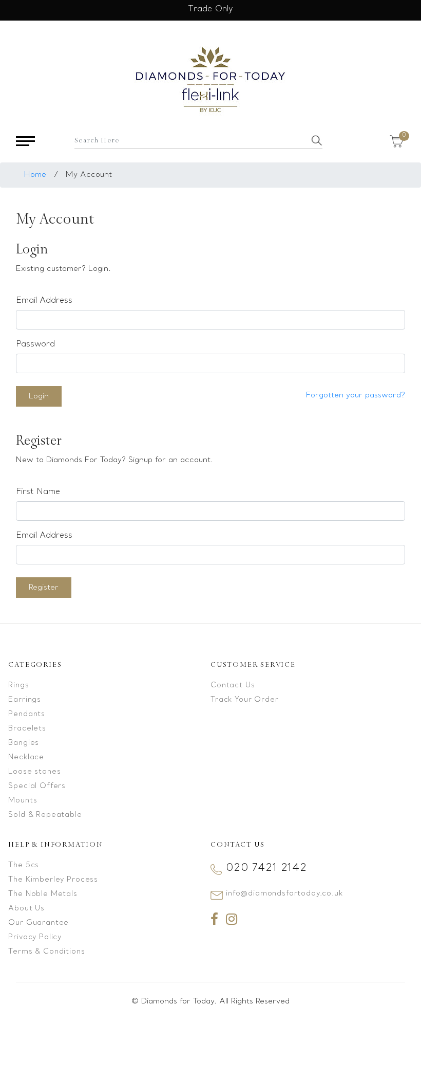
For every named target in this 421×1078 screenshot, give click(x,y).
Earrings (24, 700)
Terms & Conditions (46, 951)
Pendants (26, 714)
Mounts (22, 800)
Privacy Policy (35, 937)
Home (35, 174)
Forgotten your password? (355, 395)
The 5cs (23, 865)
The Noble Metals (42, 894)
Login (39, 396)
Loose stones (34, 772)
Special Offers (37, 786)
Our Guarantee (38, 923)
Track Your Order (244, 700)
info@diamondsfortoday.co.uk (284, 893)
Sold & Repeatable (45, 815)
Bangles (23, 743)
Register (44, 587)
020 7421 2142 (266, 868)
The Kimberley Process (53, 879)
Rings (18, 685)
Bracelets (27, 728)
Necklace (26, 757)
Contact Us (232, 685)
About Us (26, 908)
